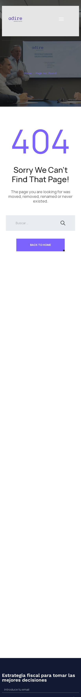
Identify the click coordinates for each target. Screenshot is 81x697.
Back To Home (40, 245)
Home (27, 73)
